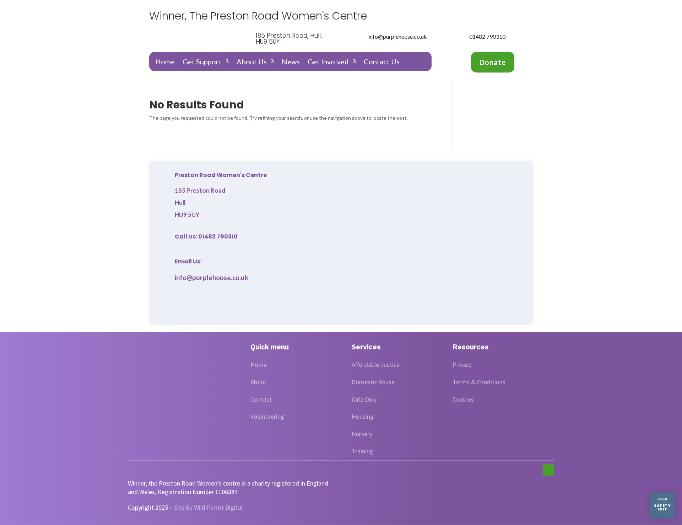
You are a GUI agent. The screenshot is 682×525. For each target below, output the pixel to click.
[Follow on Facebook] (548, 470)
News (291, 62)
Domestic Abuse (373, 382)
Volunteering (267, 416)
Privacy (462, 364)
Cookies (463, 399)
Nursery (362, 434)
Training (362, 451)
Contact (261, 399)
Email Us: (188, 261)
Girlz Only (364, 399)
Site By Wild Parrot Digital (208, 507)
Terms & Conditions (479, 382)
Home (165, 62)
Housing (363, 416)
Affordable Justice (376, 364)
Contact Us (382, 62)
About (258, 382)
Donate (493, 62)
